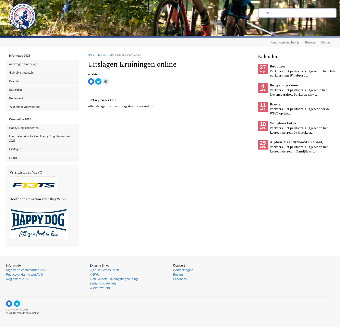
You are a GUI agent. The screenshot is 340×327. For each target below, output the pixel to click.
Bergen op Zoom (284, 85)
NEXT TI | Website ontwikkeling (22, 313)
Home (91, 55)
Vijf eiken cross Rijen (104, 270)
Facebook (180, 279)
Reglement (16, 98)
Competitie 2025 (20, 119)
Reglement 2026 (17, 279)
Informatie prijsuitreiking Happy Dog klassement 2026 (39, 138)
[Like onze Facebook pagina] (9, 303)
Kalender (14, 81)
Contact (326, 42)
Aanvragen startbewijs (285, 42)
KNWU (94, 274)
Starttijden (15, 89)
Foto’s (13, 157)
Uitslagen (15, 149)
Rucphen (277, 66)
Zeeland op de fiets (103, 283)
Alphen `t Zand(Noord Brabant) (296, 142)
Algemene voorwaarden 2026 (26, 270)
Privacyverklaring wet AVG (24, 274)
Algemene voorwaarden (24, 106)
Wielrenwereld (100, 288)
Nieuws (102, 55)
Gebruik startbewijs (21, 72)
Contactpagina (183, 270)
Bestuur (310, 42)
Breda (275, 104)
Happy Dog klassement (24, 127)
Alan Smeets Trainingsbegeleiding (114, 279)
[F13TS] (33, 185)
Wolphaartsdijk (283, 123)
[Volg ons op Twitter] (17, 303)
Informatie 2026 (19, 55)
